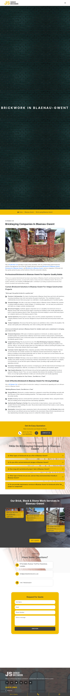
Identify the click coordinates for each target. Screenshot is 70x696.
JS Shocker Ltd (13, 264)
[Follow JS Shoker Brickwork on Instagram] (11, 682)
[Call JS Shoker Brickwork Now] (38, 694)
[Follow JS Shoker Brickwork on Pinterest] (25, 682)
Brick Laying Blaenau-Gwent (44, 212)
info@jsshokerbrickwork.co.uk (29, 574)
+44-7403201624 (27, 434)
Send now (35, 628)
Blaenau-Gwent (29, 212)
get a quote (35, 540)
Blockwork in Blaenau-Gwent (34, 268)
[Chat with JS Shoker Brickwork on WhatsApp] (59, 694)
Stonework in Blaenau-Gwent (14, 268)
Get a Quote (14, 694)
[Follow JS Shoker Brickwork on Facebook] (7, 682)
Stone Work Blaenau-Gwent (54, 529)
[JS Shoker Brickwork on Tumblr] (21, 682)
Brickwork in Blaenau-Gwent (51, 266)
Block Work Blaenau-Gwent (33, 518)
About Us (9, 690)
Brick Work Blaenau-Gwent (12, 515)
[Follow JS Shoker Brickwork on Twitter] (16, 682)
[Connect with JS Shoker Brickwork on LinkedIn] (30, 682)
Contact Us (46, 433)
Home (21, 212)
